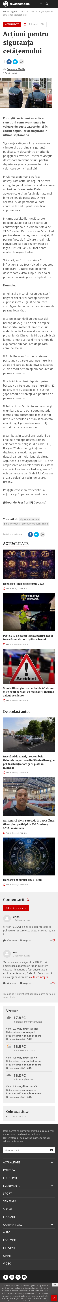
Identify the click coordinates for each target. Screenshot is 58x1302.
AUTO (7, 1232)
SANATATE (9, 1201)
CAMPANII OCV (12, 1224)
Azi (7, 1116)
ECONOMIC (10, 1178)
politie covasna (12, 523)
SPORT (7, 1193)
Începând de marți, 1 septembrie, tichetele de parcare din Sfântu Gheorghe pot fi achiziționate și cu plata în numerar (29, 762)
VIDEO (7, 1263)
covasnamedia (19, 4)
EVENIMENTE (11, 1186)
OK (55, 1284)
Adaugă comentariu (16, 908)
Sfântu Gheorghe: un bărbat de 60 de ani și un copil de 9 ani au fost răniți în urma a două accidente (28, 692)
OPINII (7, 1256)
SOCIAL (7, 1209)
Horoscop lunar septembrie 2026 (23, 583)
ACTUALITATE (12, 24)
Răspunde (11, 940)
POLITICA (9, 1170)
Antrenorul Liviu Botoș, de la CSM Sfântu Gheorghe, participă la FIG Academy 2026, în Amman (28, 824)
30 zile (22, 1116)
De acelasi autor (16, 711)
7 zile (14, 1116)
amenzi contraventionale (35, 523)
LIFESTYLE (9, 1248)
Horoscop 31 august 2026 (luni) (22, 879)
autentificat (23, 993)
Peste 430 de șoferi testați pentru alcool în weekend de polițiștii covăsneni (28, 637)
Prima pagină (10, 11)
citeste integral (40, 977)
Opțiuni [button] (27, 940)
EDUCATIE (9, 1217)
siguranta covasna (29, 519)
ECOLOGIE (9, 1240)
